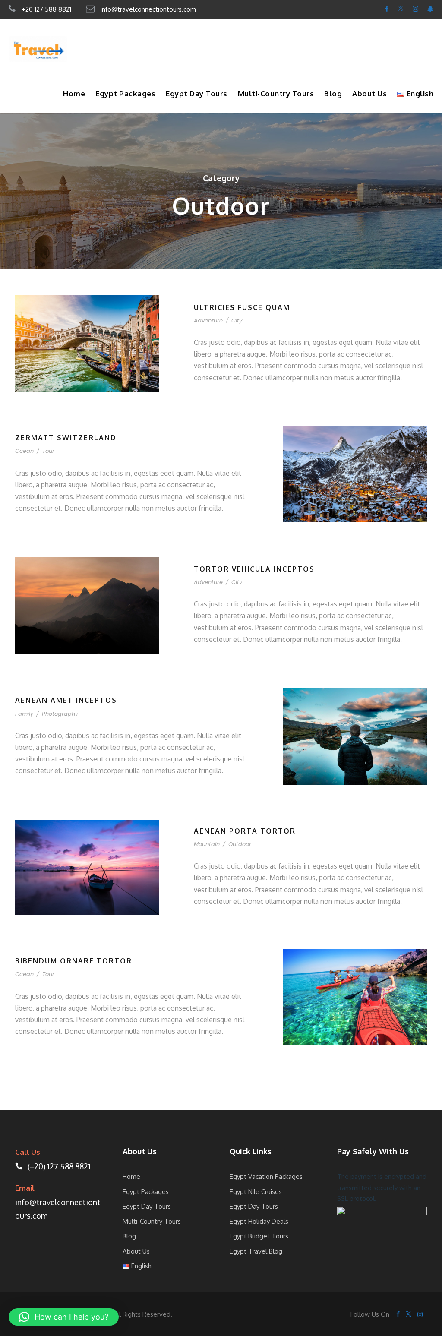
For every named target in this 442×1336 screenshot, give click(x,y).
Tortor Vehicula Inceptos (254, 569)
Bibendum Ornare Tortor (73, 961)
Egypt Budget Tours (259, 1236)
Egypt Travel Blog (256, 1251)
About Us (369, 93)
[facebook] (387, 9)
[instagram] (415, 9)
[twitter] (401, 9)
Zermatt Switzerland (66, 437)
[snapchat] (430, 9)
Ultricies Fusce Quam (242, 307)
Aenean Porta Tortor (245, 831)
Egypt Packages (125, 93)
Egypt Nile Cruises (256, 1192)
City (236, 320)
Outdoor (239, 844)
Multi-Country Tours (276, 93)
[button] (64, 1317)
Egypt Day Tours (196, 93)
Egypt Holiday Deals (259, 1221)
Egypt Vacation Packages (266, 1176)
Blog (333, 93)
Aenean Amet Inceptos (66, 700)
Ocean (24, 451)
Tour (48, 451)
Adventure (208, 320)
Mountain (207, 844)
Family (24, 714)
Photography (60, 714)
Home (74, 93)
